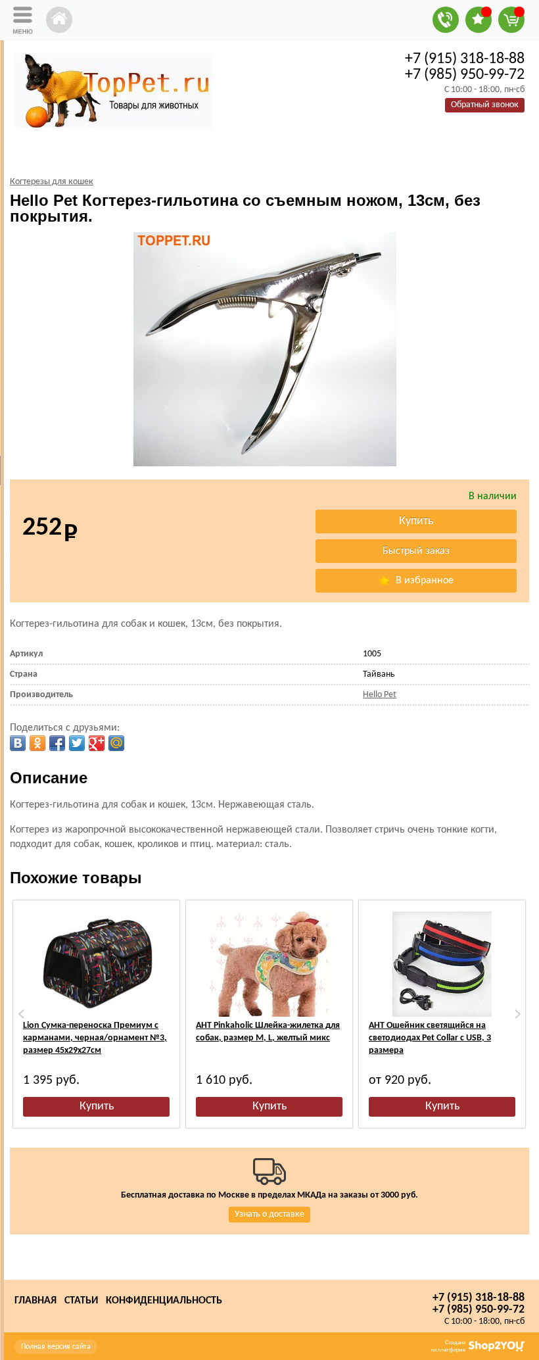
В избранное (423, 580)
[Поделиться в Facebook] (57, 743)
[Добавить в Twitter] (77, 743)
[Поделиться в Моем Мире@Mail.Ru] (116, 743)
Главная (35, 1301)
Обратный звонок (485, 105)
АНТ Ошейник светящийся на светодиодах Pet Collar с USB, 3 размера (430, 1038)
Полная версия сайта (56, 1347)
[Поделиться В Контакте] (18, 743)
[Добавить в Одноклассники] (37, 743)
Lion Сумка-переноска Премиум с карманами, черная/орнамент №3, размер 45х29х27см (95, 1038)
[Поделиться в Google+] (97, 743)
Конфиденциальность (164, 1301)
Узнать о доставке (269, 1214)
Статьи (81, 1301)
